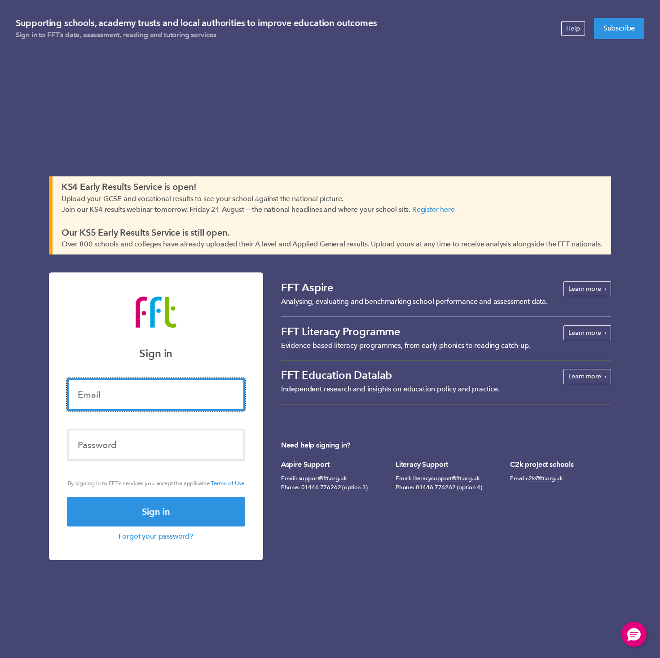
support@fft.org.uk (323, 478)
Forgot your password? (156, 536)
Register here (433, 209)
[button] (634, 634)
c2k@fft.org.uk (544, 478)
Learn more (584, 289)
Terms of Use (227, 483)
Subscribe (619, 28)
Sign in (156, 511)
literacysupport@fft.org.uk (446, 478)
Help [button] (573, 28)
